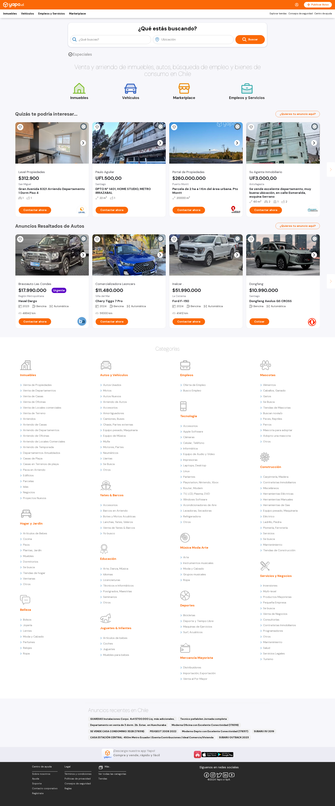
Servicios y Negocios (276, 576)
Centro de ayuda (323, 13)
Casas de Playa (32, 458)
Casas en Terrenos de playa (41, 464)
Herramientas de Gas (276, 505)
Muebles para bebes (116, 655)
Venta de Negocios (275, 614)
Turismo (268, 659)
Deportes (187, 605)
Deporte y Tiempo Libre (198, 621)
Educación (108, 559)
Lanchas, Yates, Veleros (118, 522)
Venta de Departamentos (39, 390)
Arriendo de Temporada (38, 447)
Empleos (186, 375)
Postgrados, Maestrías (117, 591)
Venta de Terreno (34, 413)
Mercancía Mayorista (196, 658)
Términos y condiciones (78, 773)
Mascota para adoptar (277, 430)
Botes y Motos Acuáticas (119, 516)
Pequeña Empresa (274, 602)
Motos (107, 390)
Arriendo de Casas (35, 424)
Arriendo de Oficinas (36, 436)
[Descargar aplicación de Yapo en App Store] (209, 754)
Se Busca (109, 464)
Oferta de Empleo (194, 385)
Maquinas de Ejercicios (197, 626)
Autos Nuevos (112, 396)
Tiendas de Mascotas (277, 407)
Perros (267, 424)
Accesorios (110, 407)
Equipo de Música (114, 436)
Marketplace (77, 13)
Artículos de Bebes (35, 533)
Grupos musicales (194, 574)
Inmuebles (10, 13)
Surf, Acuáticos (193, 632)
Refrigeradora (192, 516)
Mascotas (268, 375)
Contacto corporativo (45, 788)
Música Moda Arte (194, 547)
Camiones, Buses (113, 419)
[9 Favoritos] (251, 127)
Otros (27, 584)
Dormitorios (30, 561)
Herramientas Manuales (278, 499)
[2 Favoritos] (251, 239)
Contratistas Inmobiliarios (279, 482)
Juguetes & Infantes (115, 628)
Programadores (273, 631)
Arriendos (29, 419)
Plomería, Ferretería (275, 528)
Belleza (25, 610)
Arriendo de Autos (115, 402)
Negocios (29, 492)
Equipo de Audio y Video (199, 454)
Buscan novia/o (272, 413)
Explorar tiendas (278, 13)
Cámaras (189, 437)
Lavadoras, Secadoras (197, 510)
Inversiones (270, 585)
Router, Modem (193, 488)
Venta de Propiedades (37, 385)
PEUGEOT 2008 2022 (163, 731)
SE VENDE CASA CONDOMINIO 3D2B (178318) (117, 731)
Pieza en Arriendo (34, 470)
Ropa (26, 653)
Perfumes (29, 642)
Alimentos (269, 385)
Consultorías (271, 619)
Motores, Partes (113, 447)
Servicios (268, 533)
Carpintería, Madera (275, 477)
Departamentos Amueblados (41, 453)
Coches (108, 643)
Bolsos (27, 619)
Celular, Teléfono (193, 443)
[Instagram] (213, 775)
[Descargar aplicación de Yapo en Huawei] (197, 754)
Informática (190, 448)
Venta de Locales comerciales (42, 407)
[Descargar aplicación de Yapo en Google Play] (225, 754)
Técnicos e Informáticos (118, 585)
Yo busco (109, 533)
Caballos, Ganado (274, 390)
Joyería (27, 625)
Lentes (27, 631)
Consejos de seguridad (300, 13)
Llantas (107, 458)
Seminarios (110, 597)
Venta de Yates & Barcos (119, 528)
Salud (266, 648)
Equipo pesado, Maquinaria (120, 430)
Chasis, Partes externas (118, 424)
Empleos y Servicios (51, 13)
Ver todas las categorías (112, 773)
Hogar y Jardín (31, 523)
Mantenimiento (272, 545)
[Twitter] (219, 775)
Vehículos (27, 13)
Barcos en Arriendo (115, 510)
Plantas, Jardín (32, 550)
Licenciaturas (111, 580)
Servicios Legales (274, 653)
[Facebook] (206, 775)
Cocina (27, 539)
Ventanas (29, 578)
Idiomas (108, 574)
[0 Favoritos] (20, 239)
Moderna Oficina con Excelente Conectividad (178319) (205, 725)
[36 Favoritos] (20, 127)
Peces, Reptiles (272, 419)
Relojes (27, 648)
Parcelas (28, 481)
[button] (83, 143)
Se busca (29, 567)
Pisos (26, 545)
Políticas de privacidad (78, 778)
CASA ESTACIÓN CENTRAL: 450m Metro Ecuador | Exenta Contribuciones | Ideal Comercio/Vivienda (151, 737)
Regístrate (38, 793)
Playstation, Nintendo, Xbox (200, 482)
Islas (25, 487)
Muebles (28, 556)
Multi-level (269, 591)
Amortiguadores (113, 413)
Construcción (270, 467)
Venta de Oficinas (34, 402)
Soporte (37, 783)
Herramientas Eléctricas (278, 494)
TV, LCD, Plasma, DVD (196, 494)
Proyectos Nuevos (34, 498)
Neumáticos (110, 453)
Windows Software (195, 499)
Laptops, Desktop (194, 465)
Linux (186, 471)
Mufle (106, 441)
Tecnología (188, 416)
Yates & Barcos (112, 495)
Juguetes (109, 649)
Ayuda (35, 778)
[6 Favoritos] (174, 127)
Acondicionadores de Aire (200, 505)
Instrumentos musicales (198, 563)
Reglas (68, 788)
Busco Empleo (192, 390)
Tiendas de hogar (34, 573)
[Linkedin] (225, 775)
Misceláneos (271, 488)
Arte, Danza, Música (115, 568)
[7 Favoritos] (97, 127)
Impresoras (190, 460)
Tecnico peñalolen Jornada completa (203, 718)
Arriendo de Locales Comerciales (44, 441)
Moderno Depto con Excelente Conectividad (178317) (215, 731)
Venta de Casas (33, 396)
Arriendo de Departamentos (41, 430)
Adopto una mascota (277, 436)
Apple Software (193, 431)
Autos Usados (112, 385)
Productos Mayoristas (277, 597)
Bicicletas (189, 615)
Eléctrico (268, 516)
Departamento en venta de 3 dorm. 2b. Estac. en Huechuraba (128, 725)
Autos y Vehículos (114, 375)
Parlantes (189, 477)
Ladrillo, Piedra (272, 522)
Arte (186, 557)
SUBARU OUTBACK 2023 (234, 737)
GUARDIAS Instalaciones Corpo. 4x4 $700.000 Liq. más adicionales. (132, 718)
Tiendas (102, 778)
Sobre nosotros (41, 773)
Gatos (267, 396)
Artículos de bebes (115, 638)
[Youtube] (232, 775)
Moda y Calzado (33, 636)
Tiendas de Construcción (279, 550)
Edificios (28, 475)
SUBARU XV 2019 (264, 731)
